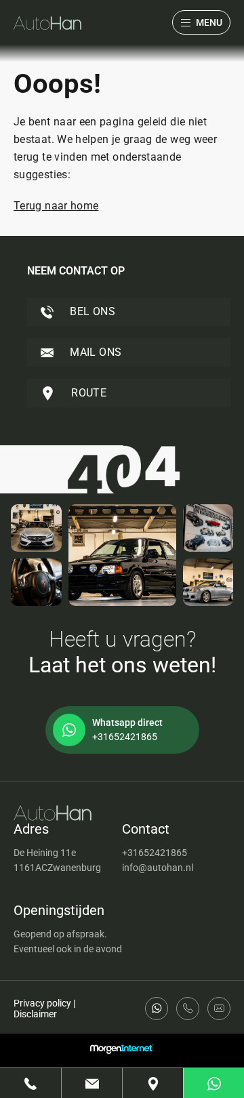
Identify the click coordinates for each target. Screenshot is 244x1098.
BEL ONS (91, 311)
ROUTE (87, 392)
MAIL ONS (94, 352)
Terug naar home (56, 205)
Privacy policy (42, 1003)
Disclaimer (35, 1014)
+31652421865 (154, 852)
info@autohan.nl (157, 867)
